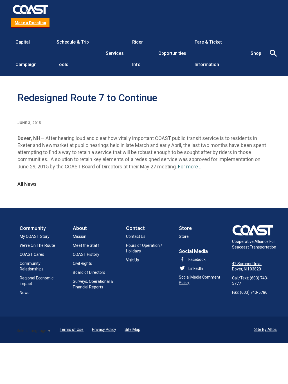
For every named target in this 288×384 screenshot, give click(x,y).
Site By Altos (265, 329)
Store (184, 236)
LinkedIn (195, 268)
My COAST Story (35, 236)
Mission (79, 236)
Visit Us (132, 260)
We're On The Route (37, 245)
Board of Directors (89, 272)
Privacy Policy (104, 329)
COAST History (86, 254)
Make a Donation (30, 23)
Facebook (197, 259)
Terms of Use (72, 329)
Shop (256, 53)
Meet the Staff (86, 245)
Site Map (132, 329)
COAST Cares (32, 254)
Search (271, 53)
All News (27, 184)
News (25, 292)
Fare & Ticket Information (208, 53)
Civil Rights (82, 263)
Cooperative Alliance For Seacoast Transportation (254, 244)
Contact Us (135, 236)
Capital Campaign (26, 53)
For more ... (190, 167)
